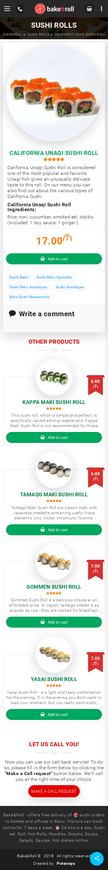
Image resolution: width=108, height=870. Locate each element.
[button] (7, 8)
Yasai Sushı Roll (54, 679)
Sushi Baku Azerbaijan (29, 287)
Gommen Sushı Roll (54, 587)
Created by (54, 863)
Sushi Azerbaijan (70, 287)
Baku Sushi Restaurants (30, 297)
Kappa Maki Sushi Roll (54, 402)
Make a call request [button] (54, 791)
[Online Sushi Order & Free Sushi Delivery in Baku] (54, 8)
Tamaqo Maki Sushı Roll (54, 494)
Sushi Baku (19, 277)
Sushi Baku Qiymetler (54, 277)
